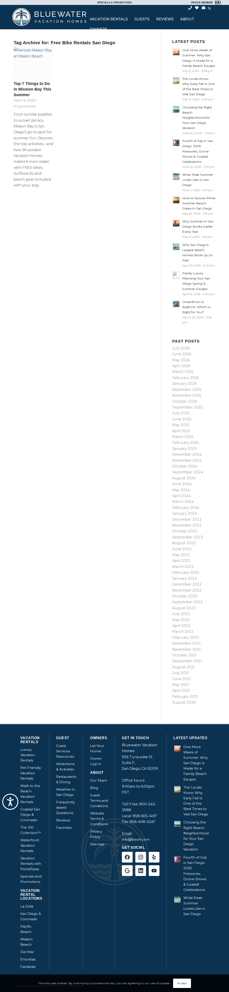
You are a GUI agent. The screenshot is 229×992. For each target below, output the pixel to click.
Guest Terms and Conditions (99, 800)
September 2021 (187, 661)
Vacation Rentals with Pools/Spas (30, 863)
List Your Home (97, 748)
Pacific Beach (26, 929)
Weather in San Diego (65, 792)
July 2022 (181, 614)
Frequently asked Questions (65, 807)
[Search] (209, 8)
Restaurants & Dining (66, 779)
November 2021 (186, 649)
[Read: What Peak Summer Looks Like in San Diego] (176, 177)
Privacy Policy (96, 834)
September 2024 (187, 472)
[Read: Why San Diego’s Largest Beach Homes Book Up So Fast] (176, 247)
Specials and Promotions (31, 879)
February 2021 (185, 696)
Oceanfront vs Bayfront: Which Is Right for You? (196, 307)
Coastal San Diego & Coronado (30, 814)
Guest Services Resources (65, 751)
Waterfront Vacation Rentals (29, 845)
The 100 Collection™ (30, 830)
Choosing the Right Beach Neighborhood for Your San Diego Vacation (197, 118)
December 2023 (186, 519)
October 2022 (184, 596)
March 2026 (182, 372)
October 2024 (184, 466)
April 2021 (181, 690)
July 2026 (181, 348)
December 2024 (186, 454)
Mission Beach (26, 942)
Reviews (63, 820)
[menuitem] (109, 20)
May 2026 (180, 360)
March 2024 (183, 501)
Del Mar (27, 952)
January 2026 (184, 383)
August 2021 (183, 667)
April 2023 (181, 560)
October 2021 (184, 655)
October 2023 (184, 531)
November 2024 (186, 460)
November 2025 (186, 395)
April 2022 (181, 626)
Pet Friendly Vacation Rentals (30, 773)
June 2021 (181, 679)
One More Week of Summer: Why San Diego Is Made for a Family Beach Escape (195, 763)
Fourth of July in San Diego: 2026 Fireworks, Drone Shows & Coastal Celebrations (197, 151)
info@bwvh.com (136, 839)
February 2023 (185, 572)
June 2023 (181, 549)
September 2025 (187, 407)
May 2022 (181, 620)
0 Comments (25, 106)
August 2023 (184, 543)
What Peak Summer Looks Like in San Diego (197, 180)
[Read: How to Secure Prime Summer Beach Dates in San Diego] (176, 200)
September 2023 (187, 537)
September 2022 (187, 602)
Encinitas (27, 959)
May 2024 (181, 490)
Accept (182, 983)
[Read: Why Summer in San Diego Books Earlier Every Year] (176, 223)
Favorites (64, 827)
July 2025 (181, 413)
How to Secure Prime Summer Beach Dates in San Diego (198, 203)
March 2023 (183, 567)
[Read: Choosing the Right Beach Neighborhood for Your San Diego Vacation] (176, 109)
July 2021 (180, 673)
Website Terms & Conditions (99, 818)
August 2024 (184, 478)
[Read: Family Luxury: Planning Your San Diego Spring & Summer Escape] (176, 275)
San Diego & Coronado (30, 916)
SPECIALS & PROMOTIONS (114, 2)
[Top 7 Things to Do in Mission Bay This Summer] (33, 63)
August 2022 (184, 608)
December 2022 (186, 584)
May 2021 (180, 685)
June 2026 (181, 354)
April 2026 (181, 366)
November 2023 (186, 525)
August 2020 (184, 702)
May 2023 (181, 555)
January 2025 (184, 448)
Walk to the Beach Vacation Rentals (30, 794)
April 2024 (181, 496)
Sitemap (97, 844)
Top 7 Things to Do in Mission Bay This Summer (32, 89)
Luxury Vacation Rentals (27, 754)
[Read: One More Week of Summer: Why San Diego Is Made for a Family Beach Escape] (176, 52)
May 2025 (180, 425)
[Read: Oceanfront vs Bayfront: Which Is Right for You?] (176, 304)
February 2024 (185, 508)
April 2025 (181, 431)
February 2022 (185, 637)
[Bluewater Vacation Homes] (49, 17)
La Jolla (26, 906)
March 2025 (182, 437)
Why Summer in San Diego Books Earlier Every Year (197, 226)
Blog (94, 788)
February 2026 (185, 378)
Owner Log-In (96, 761)
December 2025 (186, 389)
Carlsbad (27, 967)
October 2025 (184, 401)
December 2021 (186, 643)
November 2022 (186, 590)
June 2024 (181, 484)
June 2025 (181, 419)
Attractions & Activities (65, 766)
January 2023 (184, 578)
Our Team (98, 780)
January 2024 (184, 513)
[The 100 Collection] (217, 2)
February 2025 (185, 442)
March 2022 (183, 631)
